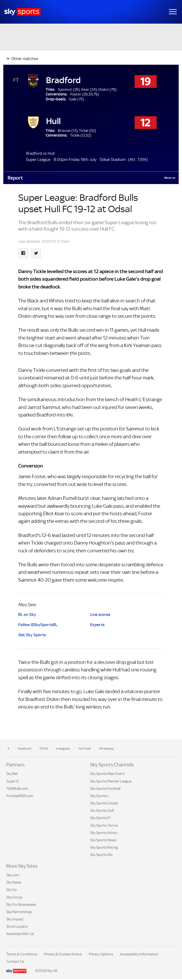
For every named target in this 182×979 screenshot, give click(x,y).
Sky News (13, 882)
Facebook (24, 748)
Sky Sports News (103, 840)
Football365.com (19, 796)
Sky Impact (14, 919)
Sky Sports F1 (100, 818)
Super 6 (12, 781)
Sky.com (12, 875)
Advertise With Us (20, 934)
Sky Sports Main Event (107, 774)
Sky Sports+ (99, 796)
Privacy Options (101, 954)
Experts (97, 624)
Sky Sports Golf (102, 810)
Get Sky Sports (32, 634)
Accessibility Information (139, 954)
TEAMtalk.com (17, 788)
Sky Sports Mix (101, 855)
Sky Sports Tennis (104, 825)
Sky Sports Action (104, 833)
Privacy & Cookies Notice (63, 954)
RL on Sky (27, 614)
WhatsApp (106, 748)
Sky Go (11, 890)
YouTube (84, 748)
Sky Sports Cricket (104, 803)
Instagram (63, 748)
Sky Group (14, 897)
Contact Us (15, 961)
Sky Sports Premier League (111, 781)
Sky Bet (12, 774)
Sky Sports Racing (104, 847)
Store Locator (17, 926)
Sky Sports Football (105, 788)
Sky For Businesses (21, 904)
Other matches (24, 58)
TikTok (43, 748)
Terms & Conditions (21, 954)
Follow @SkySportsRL (37, 624)
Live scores (100, 614)
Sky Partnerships (19, 912)
